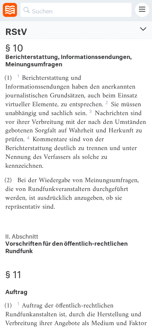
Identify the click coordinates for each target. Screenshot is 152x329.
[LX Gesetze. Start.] (10, 10)
